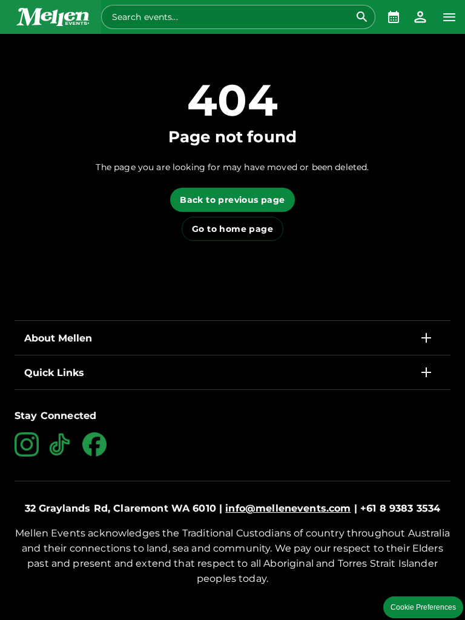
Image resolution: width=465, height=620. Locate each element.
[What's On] (393, 17)
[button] (50, 17)
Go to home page (232, 228)
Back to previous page (232, 199)
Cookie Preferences (423, 607)
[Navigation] (449, 17)
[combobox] (231, 17)
